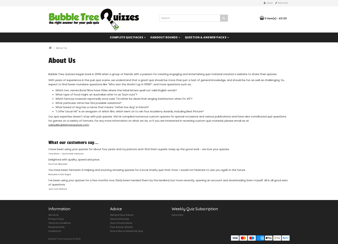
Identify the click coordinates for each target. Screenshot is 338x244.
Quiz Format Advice (121, 223)
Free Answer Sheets (121, 227)
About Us (61, 48)
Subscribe (177, 215)
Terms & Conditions (59, 223)
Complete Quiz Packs (126, 37)
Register (282, 3)
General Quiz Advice (121, 215)
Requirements (56, 227)
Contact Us (54, 231)
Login (269, 3)
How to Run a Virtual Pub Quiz (126, 231)
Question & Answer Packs (206, 37)
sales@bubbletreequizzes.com (68, 125)
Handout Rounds (164, 37)
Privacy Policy (56, 219)
